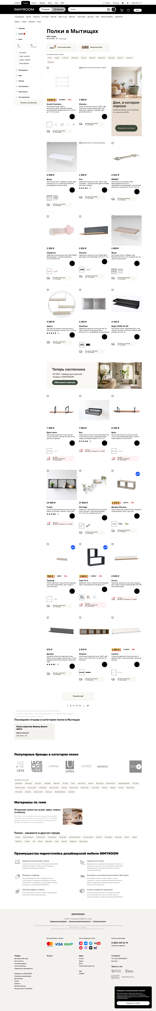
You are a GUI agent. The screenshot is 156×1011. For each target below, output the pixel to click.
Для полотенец (54, 787)
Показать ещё (78, 696)
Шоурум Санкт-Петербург (23, 988)
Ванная (53, 17)
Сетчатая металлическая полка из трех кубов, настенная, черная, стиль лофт (61, 510)
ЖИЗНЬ (81, 973)
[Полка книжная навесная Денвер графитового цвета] (120, 524)
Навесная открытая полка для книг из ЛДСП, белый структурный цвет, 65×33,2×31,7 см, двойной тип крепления (94, 330)
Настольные (81, 783)
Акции (16, 981)
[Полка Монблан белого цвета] (81, 344)
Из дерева (47, 783)
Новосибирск (52, 837)
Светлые (64, 787)
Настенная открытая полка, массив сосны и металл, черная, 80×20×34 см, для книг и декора (61, 436)
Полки (49, 57)
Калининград (83, 841)
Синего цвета (32, 787)
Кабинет (72, 17)
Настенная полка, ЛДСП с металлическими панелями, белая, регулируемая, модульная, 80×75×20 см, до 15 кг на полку (61, 109)
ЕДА (80, 971)
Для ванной (101, 57)
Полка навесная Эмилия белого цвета (31, 727)
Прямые (90, 783)
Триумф (50, 580)
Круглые (104, 787)
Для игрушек (84, 787)
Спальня (36, 17)
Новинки (17, 983)
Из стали (65, 783)
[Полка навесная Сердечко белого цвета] (49, 271)
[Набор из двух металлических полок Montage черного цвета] (88, 525)
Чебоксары (49, 841)
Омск (56, 841)
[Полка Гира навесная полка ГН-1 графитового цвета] (81, 597)
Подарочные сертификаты (23, 968)
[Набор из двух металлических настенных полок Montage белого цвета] (81, 525)
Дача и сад (63, 17)
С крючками (95, 787)
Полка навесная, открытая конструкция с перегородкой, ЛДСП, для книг (126, 510)
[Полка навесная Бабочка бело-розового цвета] (55, 271)
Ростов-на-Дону (88, 837)
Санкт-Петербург (28, 837)
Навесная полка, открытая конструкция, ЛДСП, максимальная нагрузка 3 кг (94, 584)
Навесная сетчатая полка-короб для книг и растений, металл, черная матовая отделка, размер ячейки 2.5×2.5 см (94, 436)
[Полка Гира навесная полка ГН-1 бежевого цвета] (88, 597)
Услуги (34, 3)
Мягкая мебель (107, 17)
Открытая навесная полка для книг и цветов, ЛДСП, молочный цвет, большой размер (126, 658)
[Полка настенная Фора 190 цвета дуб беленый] (55, 198)
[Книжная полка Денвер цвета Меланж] (114, 524)
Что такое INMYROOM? (119, 958)
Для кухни (38, 783)
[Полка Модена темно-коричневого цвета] (88, 672)
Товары (25, 3)
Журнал (42, 3)
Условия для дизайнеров (22, 976)
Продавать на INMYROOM (23, 973)
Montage (83, 507)
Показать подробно (118, 945)
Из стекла (135, 783)
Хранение (119, 17)
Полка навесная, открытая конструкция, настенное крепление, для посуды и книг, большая (61, 584)
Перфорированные (123, 783)
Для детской (130, 787)
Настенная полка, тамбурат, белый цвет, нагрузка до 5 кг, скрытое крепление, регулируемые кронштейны (61, 183)
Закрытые (56, 783)
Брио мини (52, 432)
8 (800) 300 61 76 (136, 3)
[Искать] (113, 9)
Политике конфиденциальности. (131, 996)
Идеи (81, 956)
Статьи (81, 958)
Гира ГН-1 (83, 580)
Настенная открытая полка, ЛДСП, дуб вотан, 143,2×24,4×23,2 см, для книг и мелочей (93, 658)
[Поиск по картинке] (108, 9)
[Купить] (72, 116)
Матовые (28, 791)
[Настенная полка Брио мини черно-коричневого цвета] (49, 451)
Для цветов (18, 783)
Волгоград (118, 837)
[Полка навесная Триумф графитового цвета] (55, 599)
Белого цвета (74, 787)
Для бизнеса (18, 978)
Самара (134, 837)
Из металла (18, 791)
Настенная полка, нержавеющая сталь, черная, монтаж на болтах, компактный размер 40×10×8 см (126, 330)
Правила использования (58, 921)
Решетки (112, 787)
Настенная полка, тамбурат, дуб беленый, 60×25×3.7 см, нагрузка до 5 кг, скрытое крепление (126, 257)
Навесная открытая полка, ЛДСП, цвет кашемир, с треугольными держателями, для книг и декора (94, 183)
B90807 (115, 179)
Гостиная (45, 17)
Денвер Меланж (119, 507)
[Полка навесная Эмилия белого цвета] (88, 269)
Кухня (28, 17)
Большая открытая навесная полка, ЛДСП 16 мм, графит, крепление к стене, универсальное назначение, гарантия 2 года (61, 659)
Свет (97, 17)
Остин (114, 580)
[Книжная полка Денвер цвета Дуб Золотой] (126, 524)
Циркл (50, 326)
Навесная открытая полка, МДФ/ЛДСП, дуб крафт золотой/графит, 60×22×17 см (93, 256)
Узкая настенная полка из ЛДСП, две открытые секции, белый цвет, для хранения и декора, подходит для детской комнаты (92, 109)
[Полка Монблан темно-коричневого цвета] (88, 344)
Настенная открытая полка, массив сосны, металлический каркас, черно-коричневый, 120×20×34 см (125, 436)
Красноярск (108, 837)
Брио (113, 432)
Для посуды (99, 783)
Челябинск (18, 841)
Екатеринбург (41, 837)
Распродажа (19, 17)
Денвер (50, 654)
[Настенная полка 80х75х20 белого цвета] (49, 124)
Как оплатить (19, 961)
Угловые (83, 57)
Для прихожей (111, 783)
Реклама (114, 961)
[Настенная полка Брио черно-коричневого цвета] (114, 451)
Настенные (75, 57)
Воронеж (99, 837)
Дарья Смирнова (22, 733)
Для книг (120, 57)
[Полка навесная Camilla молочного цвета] (114, 672)
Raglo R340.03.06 (119, 326)
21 (88, 705)
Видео (81, 961)
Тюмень (27, 841)
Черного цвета (38, 791)
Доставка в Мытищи (21, 958)
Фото (50, 3)
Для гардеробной (60, 791)
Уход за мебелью (20, 966)
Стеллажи (65, 57)
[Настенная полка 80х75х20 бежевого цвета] (68, 124)
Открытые (129, 57)
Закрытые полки (96, 47)
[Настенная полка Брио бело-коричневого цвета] (120, 451)
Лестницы (49, 791)
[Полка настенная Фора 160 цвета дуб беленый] (114, 271)
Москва (17, 837)
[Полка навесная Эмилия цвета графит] (81, 269)
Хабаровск (73, 841)
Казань (127, 837)
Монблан (83, 326)
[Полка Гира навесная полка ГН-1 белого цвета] (94, 597)
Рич (81, 179)
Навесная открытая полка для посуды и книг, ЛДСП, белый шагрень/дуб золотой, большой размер (126, 584)
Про (56, 3)
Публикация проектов (86, 966)
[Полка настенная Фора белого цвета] (49, 198)
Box (81, 432)
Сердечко (51, 253)
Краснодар (62, 837)
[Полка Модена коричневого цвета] (81, 672)
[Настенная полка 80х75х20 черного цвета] (62, 124)
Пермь (40, 841)
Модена (82, 654)
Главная (17, 3)
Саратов (64, 841)
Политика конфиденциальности (80, 921)
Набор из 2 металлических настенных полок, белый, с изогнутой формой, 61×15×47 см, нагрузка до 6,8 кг (93, 511)
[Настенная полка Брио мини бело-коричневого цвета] (55, 451)
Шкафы (57, 57)
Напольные (28, 783)
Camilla (114, 654)
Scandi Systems (54, 104)
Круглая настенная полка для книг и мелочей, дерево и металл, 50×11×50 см (61, 329)
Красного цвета (20, 787)
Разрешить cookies (133, 1003)
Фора (49, 179)
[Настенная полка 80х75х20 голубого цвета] (55, 124)
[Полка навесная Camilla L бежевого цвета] (120, 672)
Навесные (92, 57)
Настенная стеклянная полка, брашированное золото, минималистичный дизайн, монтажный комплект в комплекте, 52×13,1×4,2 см (126, 184)
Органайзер (42, 787)
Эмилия (82, 253)
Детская (90, 17)
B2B (62, 3)
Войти (138, 10)
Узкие (73, 783)
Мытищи (116, 3)
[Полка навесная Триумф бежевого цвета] (49, 599)
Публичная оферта (99, 921)
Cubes (50, 507)
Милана (82, 104)
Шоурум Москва (19, 986)
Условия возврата (20, 963)
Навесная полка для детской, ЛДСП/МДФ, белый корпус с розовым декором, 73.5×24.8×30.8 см (62, 257)
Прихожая (81, 17)
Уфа (34, 841)
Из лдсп (121, 787)
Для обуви (112, 57)
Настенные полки (64, 47)
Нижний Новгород (74, 837)
